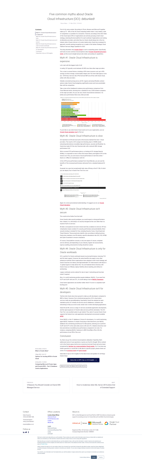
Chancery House (52, 417)
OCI (85, 366)
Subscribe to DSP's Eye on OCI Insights (82, 360)
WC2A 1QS (50, 422)
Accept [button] (93, 457)
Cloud (80, 366)
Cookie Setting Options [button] (85, 457)
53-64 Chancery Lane (53, 418)
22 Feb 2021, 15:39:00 (41, 362)
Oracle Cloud (78, 49)
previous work (71, 350)
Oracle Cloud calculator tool (68, 132)
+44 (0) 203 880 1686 (28, 417)
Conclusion (39, 51)
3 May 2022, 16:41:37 (40, 354)
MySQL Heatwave (97, 279)
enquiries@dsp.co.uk (28, 424)
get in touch (82, 350)
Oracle (73, 366)
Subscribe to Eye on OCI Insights (44, 53)
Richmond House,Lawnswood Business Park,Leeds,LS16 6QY (55, 430)
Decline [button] (101, 457)
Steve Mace (63, 23)
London (50, 420)
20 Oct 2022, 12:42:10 (40, 348)
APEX (61, 316)
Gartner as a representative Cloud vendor (82, 346)
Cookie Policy (44, 444)
